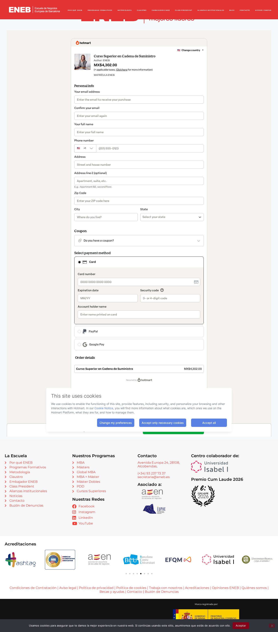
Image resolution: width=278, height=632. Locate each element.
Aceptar (241, 625)
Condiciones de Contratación (33, 588)
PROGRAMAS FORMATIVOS (100, 10)
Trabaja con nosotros (165, 588)
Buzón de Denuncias (162, 592)
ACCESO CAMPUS (263, 10)
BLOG (231, 10)
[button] (126, 573)
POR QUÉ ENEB (75, 10)
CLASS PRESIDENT (183, 10)
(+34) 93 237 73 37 (151, 473)
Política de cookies (131, 588)
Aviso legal (67, 588)
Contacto (135, 592)
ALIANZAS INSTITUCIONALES (210, 10)
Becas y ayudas (112, 592)
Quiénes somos (254, 588)
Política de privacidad (96, 588)
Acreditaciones (197, 588)
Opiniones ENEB (225, 588)
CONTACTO (245, 10)
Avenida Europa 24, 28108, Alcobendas (159, 464)
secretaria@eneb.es (154, 477)
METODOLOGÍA (125, 10)
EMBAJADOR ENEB (161, 10)
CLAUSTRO (142, 10)
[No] (272, 626)
